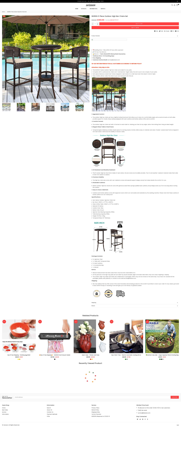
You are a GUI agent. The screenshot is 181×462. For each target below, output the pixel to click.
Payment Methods (52, 414)
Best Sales (5, 410)
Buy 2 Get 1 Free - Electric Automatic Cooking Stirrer (126, 355)
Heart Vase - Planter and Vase (90, 355)
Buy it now (135, 27)
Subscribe (174, 397)
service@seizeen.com (144, 413)
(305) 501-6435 (142, 410)
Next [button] (88, 59)
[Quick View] (34, 323)
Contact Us (50, 412)
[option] (45, 59)
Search (49, 408)
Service (103, 8)
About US (49, 410)
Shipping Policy (96, 412)
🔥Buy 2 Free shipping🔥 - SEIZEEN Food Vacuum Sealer (54, 355)
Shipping (94, 302)
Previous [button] (4, 59)
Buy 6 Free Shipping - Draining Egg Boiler (19, 355)
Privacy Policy (95, 408)
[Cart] (177, 5)
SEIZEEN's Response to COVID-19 (101, 416)
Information (93, 8)
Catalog (83, 8)
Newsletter (7, 397)
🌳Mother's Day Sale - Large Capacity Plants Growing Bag (162, 355)
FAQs (48, 416)
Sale (4, 16)
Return (93, 305)
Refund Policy (95, 410)
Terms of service (96, 414)
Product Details (96, 35)
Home (76, 8)
